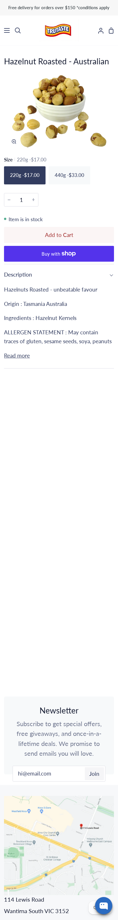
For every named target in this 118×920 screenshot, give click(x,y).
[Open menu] (5, 30)
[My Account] (98, 31)
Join (94, 773)
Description (18, 274)
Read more (17, 355)
